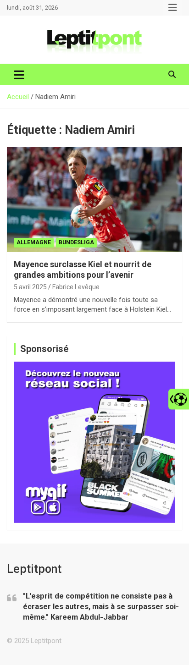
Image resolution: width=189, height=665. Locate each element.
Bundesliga (76, 242)
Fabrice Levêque (76, 287)
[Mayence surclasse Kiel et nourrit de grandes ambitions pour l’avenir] (94, 200)
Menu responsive (172, 8)
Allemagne (34, 242)
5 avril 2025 (30, 287)
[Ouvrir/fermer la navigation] (19, 74)
